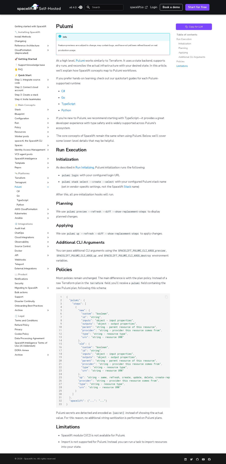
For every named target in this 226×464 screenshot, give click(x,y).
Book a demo (171, 7)
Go (63, 98)
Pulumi (80, 61)
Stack (127, 187)
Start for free (197, 7)
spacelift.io (137, 7)
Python (66, 110)
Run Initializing (84, 167)
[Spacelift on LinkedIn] (185, 458)
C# (63, 91)
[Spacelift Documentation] (39, 7)
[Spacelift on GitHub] (197, 458)
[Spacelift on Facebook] (209, 458)
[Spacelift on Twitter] (191, 458)
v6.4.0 (73, 7)
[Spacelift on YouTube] (203, 458)
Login (153, 7)
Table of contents (187, 34)
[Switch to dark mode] (80, 7)
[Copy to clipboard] (166, 297)
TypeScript (68, 104)
